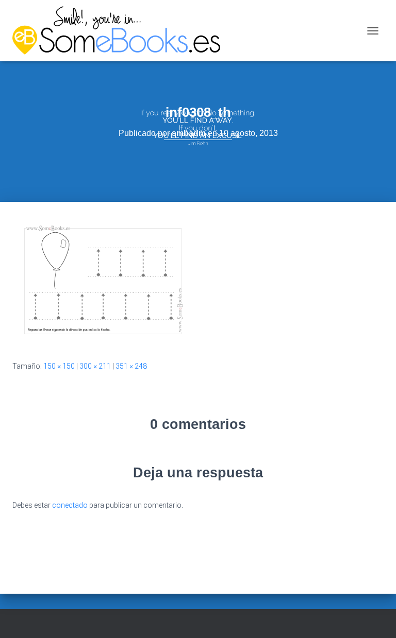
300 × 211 (95, 366)
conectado (70, 505)
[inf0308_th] (102, 281)
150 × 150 (59, 366)
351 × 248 (131, 366)
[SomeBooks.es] (120, 30)
